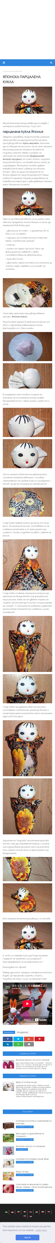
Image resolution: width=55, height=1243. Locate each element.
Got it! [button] (28, 1237)
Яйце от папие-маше (26, 1082)
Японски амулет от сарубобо (30, 1146)
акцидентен (16, 71)
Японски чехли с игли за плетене (32, 1060)
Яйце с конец (22, 1172)
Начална (6, 71)
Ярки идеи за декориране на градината (30, 1135)
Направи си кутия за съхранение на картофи (34, 1122)
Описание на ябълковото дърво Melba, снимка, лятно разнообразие (34, 1185)
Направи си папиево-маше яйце (32, 1159)
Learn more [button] (41, 1230)
